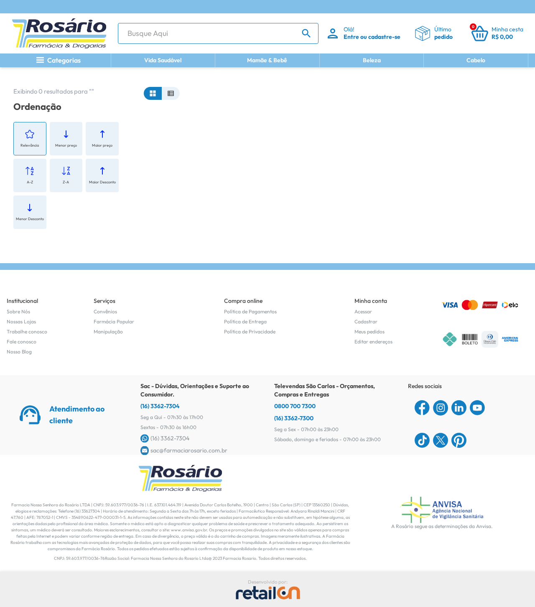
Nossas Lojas (21, 321)
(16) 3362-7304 (160, 406)
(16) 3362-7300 (293, 418)
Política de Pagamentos (250, 311)
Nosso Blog (19, 351)
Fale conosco (21, 341)
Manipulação (108, 331)
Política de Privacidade (249, 331)
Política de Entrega (245, 321)
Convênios (105, 311)
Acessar (363, 311)
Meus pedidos (369, 331)
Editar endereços (373, 341)
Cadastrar (365, 321)
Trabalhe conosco (27, 331)
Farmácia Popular (114, 321)
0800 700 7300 (295, 406)
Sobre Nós (18, 311)
